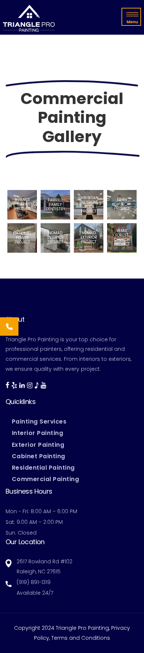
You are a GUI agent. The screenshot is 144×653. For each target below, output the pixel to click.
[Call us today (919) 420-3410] (9, 326)
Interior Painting (38, 433)
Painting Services (39, 421)
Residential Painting (43, 467)
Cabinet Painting (38, 456)
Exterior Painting (38, 444)
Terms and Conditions (80, 638)
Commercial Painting (45, 479)
